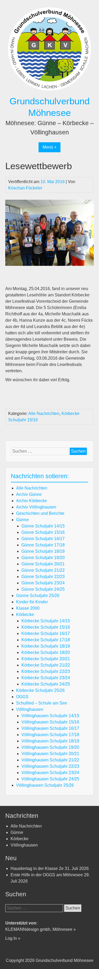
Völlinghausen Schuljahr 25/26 (45, 785)
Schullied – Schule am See (41, 703)
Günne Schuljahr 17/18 (43, 545)
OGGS (22, 696)
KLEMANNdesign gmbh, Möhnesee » (40, 929)
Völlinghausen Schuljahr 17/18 (50, 734)
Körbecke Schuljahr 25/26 (40, 690)
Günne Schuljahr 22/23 (43, 576)
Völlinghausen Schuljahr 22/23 (50, 766)
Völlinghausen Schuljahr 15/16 (50, 722)
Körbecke (25, 614)
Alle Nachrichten (43, 413)
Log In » (12, 938)
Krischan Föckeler (25, 188)
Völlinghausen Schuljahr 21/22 (50, 760)
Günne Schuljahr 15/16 (43, 532)
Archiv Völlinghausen (36, 507)
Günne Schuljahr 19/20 (43, 557)
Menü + (49, 147)
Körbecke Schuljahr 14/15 (45, 621)
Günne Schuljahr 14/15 (43, 526)
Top (86, 956)
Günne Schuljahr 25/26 (37, 595)
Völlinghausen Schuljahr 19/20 (50, 747)
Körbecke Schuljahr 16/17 (45, 633)
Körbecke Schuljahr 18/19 (45, 646)
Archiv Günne (29, 494)
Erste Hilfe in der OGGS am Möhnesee (47, 875)
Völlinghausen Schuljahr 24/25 (50, 779)
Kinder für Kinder (32, 602)
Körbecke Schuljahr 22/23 (45, 671)
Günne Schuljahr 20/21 (43, 564)
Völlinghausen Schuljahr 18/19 (50, 741)
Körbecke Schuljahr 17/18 (45, 640)
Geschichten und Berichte (40, 513)
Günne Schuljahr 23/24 (43, 583)
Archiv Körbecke (31, 500)
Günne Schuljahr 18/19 (43, 551)
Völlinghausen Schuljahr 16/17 (50, 728)
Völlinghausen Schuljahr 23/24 (50, 772)
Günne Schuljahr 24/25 (43, 589)
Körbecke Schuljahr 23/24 (45, 678)
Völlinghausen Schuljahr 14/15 (50, 715)
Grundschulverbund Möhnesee (64, 960)
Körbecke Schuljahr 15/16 (45, 627)
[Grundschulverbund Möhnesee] (49, 92)
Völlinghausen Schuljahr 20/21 (50, 753)
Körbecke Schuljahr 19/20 (45, 652)
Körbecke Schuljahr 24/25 (45, 684)
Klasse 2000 (28, 608)
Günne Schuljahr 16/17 (43, 538)
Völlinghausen (29, 709)
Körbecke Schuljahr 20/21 (45, 659)
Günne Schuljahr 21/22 (43, 570)
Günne (22, 519)
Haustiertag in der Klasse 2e (37, 868)
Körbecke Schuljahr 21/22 (45, 665)
